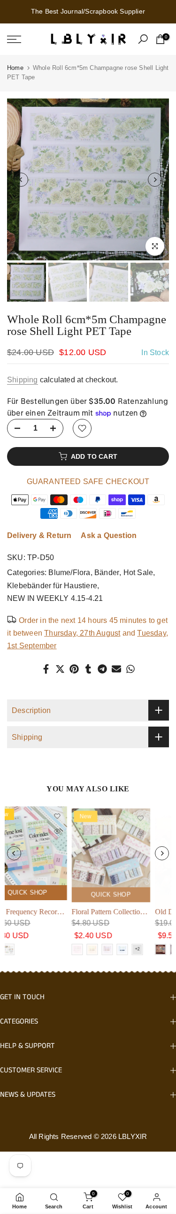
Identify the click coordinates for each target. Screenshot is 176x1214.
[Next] (155, 180)
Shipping (22, 380)
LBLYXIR (132, 1136)
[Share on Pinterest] (74, 669)
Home (15, 67)
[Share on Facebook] (46, 669)
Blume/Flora (69, 573)
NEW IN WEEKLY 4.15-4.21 (55, 598)
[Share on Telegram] (102, 669)
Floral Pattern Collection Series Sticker (64, 911)
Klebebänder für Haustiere (52, 586)
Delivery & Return (39, 535)
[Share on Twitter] (60, 669)
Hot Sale (138, 573)
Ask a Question (109, 535)
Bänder (106, 573)
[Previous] (21, 180)
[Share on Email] (116, 669)
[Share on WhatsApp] (130, 669)
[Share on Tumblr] (88, 669)
